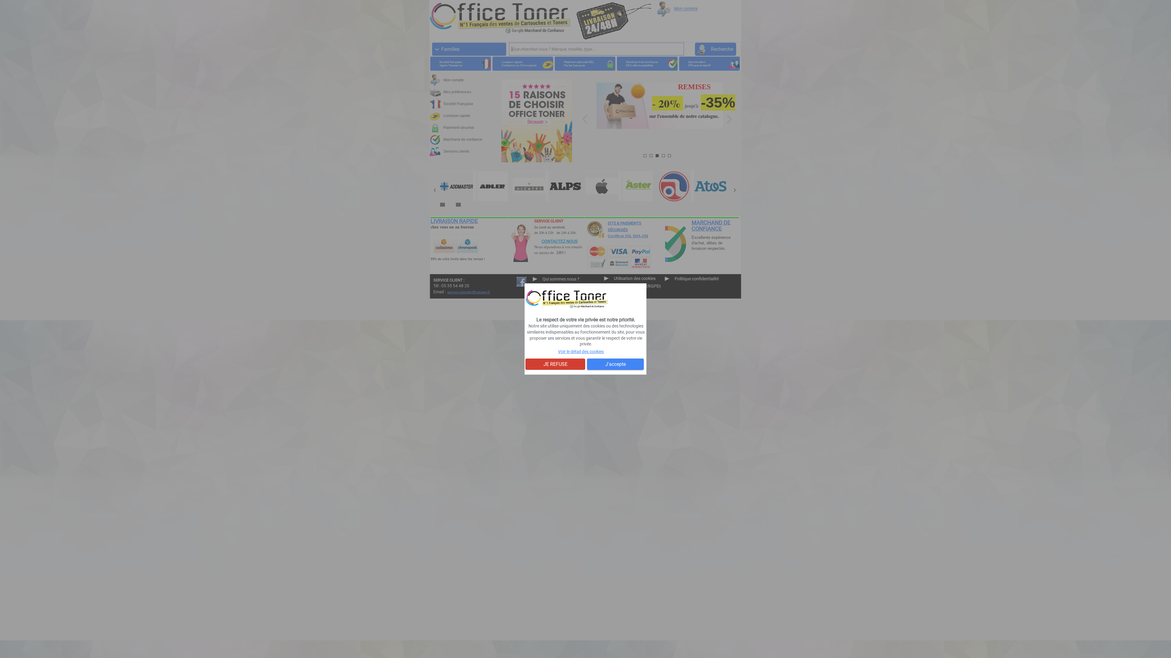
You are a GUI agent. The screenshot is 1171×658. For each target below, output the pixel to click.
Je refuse (555, 364)
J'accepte (615, 364)
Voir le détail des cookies (581, 351)
